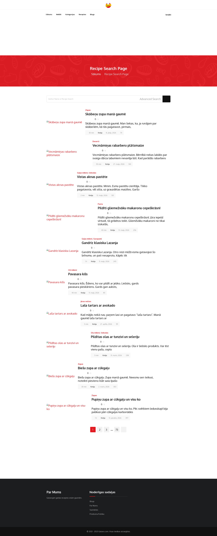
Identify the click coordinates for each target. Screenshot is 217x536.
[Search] (170, 4)
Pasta (100, 204)
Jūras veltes (86, 301)
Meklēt (58, 14)
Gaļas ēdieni (82, 173)
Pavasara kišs (78, 274)
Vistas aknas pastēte (92, 177)
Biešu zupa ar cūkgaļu (94, 368)
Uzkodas (92, 173)
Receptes (82, 14)
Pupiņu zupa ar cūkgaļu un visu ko (116, 399)
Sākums (49, 14)
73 (117, 429)
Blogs (92, 14)
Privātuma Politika (97, 514)
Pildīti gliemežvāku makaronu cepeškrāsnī (129, 208)
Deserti (96, 141)
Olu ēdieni (95, 333)
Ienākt (168, 15)
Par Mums (94, 506)
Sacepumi (97, 239)
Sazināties (94, 510)
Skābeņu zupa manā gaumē (105, 114)
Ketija (100, 133)
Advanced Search (150, 99)
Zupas (88, 110)
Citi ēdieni (72, 270)
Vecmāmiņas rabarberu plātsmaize (118, 145)
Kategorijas (70, 14)
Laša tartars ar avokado (98, 305)
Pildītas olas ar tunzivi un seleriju (115, 337)
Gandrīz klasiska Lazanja (100, 243)
